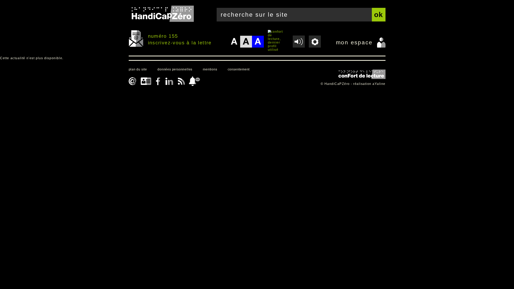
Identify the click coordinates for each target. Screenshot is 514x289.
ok (378, 14)
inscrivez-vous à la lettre (180, 42)
